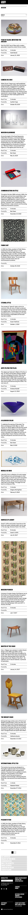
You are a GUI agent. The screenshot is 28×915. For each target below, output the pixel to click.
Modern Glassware (8, 133)
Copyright (4, 903)
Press (16, 888)
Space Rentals (19, 881)
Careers (17, 887)
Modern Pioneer (7, 590)
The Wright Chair (7, 717)
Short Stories (6, 865)
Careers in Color (7, 868)
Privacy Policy (4, 885)
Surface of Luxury (7, 520)
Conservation (6, 861)
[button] (26, 2)
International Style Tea (9, 763)
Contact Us (18, 879)
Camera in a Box (6, 80)
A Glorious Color (7, 421)
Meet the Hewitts (7, 863)
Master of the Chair (8, 646)
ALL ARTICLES (5, 857)
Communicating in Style (9, 191)
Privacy (3, 904)
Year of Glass (6, 870)
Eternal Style (6, 303)
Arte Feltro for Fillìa (9, 368)
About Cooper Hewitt (21, 878)
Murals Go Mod (6, 471)
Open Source (18, 897)
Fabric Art (5, 245)
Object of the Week (8, 859)
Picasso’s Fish (6, 820)
